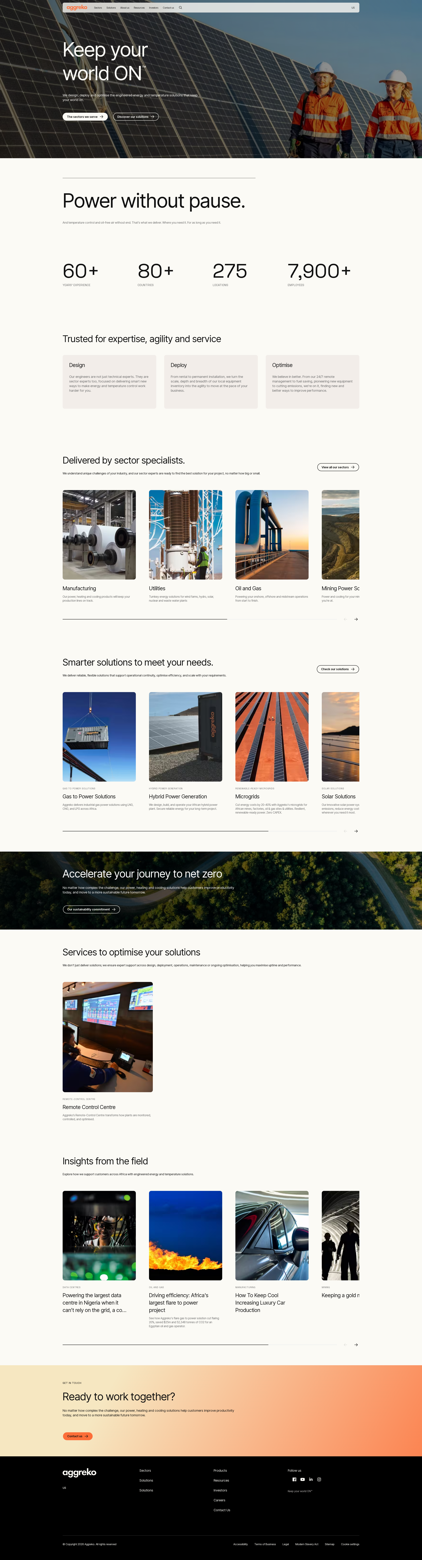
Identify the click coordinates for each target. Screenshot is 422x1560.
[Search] (180, 7)
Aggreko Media (302, 1479)
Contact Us (222, 1510)
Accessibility (240, 1544)
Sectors (145, 1471)
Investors (220, 1490)
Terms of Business (265, 1544)
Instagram (318, 1479)
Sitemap (329, 1544)
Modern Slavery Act (306, 1544)
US (353, 7)
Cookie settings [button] (350, 1544)
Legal (286, 1544)
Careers (219, 1500)
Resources (221, 1480)
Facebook (294, 1479)
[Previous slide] (345, 619)
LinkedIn (310, 1479)
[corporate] (77, 7)
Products (220, 1471)
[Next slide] (356, 619)
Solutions (146, 1480)
